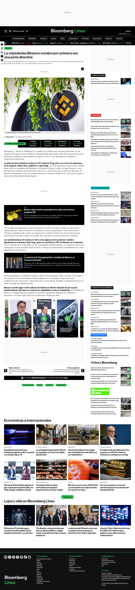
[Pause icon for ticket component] (5, 43)
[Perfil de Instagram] (17, 557)
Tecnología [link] (85, 38)
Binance (40, 385)
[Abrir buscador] (10, 31)
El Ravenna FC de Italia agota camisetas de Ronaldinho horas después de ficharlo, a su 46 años (18, 530)
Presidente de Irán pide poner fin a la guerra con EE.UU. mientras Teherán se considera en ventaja (114, 452)
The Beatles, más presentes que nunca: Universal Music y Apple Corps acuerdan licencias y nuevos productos (51, 532)
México (39, 562)
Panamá (39, 574)
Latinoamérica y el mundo (44, 559)
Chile (38, 569)
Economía (72, 559)
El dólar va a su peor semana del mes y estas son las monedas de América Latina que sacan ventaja (105, 197)
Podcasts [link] (119, 38)
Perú (38, 571)
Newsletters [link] (32, 38)
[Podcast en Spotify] (29, 557)
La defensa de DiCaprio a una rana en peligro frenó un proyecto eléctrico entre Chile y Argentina (82, 530)
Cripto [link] (62, 38)
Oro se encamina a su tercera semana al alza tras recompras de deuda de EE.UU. (114, 487)
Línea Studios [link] (97, 38)
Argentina (39, 564)
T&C (103, 566)
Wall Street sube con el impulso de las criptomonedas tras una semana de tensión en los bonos (105, 206)
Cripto (8, 48)
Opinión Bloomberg (99, 335)
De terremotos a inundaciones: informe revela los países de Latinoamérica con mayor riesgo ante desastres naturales (105, 400)
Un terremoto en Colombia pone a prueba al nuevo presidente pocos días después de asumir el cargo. (104, 376)
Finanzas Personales (75, 567)
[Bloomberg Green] (111, 391)
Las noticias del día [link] (18, 38)
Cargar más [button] (67, 497)
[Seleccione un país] (27, 31)
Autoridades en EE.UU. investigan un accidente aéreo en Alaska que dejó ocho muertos (103, 148)
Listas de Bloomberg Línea (76, 571)
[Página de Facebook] (5, 557)
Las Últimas (49, 385)
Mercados (72, 560)
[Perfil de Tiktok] (25, 557)
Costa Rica (40, 578)
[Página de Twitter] (9, 557)
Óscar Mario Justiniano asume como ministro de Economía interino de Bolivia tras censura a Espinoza (105, 141)
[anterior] (5, 370)
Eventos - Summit (107, 573)
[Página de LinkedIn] (21, 557)
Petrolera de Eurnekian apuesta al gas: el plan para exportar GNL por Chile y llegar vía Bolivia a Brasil (18, 487)
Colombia (39, 566)
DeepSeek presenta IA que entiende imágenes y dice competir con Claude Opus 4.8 (19, 452)
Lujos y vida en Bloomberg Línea (29, 501)
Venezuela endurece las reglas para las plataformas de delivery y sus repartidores (82, 452)
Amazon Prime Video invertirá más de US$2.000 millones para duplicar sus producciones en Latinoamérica (115, 532)
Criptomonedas (61, 385)
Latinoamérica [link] (73, 38)
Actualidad (72, 564)
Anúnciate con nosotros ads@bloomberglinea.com (116, 576)
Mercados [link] (44, 38)
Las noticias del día (28, 385)
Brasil (38, 560)
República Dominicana (43, 581)
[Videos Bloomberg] (111, 363)
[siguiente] (82, 370)
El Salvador (40, 579)
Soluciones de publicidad (109, 580)
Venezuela (39, 567)
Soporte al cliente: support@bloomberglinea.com (116, 578)
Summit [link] (53, 38)
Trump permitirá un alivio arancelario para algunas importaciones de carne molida (49, 487)
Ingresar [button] (128, 31)
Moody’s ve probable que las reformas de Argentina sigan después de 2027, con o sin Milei (104, 135)
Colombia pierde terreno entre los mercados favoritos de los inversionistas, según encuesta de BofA (66, 371)
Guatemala (40, 583)
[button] (82, 69)
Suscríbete (105, 559)
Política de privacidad (108, 560)
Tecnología (105, 564)
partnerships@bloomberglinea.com (112, 575)
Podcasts (72, 569)
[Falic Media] (119, 34)
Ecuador (39, 573)
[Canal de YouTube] (13, 557)
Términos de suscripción (109, 562)
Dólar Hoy (72, 562)
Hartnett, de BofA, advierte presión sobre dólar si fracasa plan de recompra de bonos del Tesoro (105, 312)
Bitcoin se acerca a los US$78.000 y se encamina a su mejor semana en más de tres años (21, 371)
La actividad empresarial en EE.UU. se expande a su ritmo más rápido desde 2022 (51, 452)
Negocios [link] (109, 38)
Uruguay (39, 576)
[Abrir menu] (6, 31)
